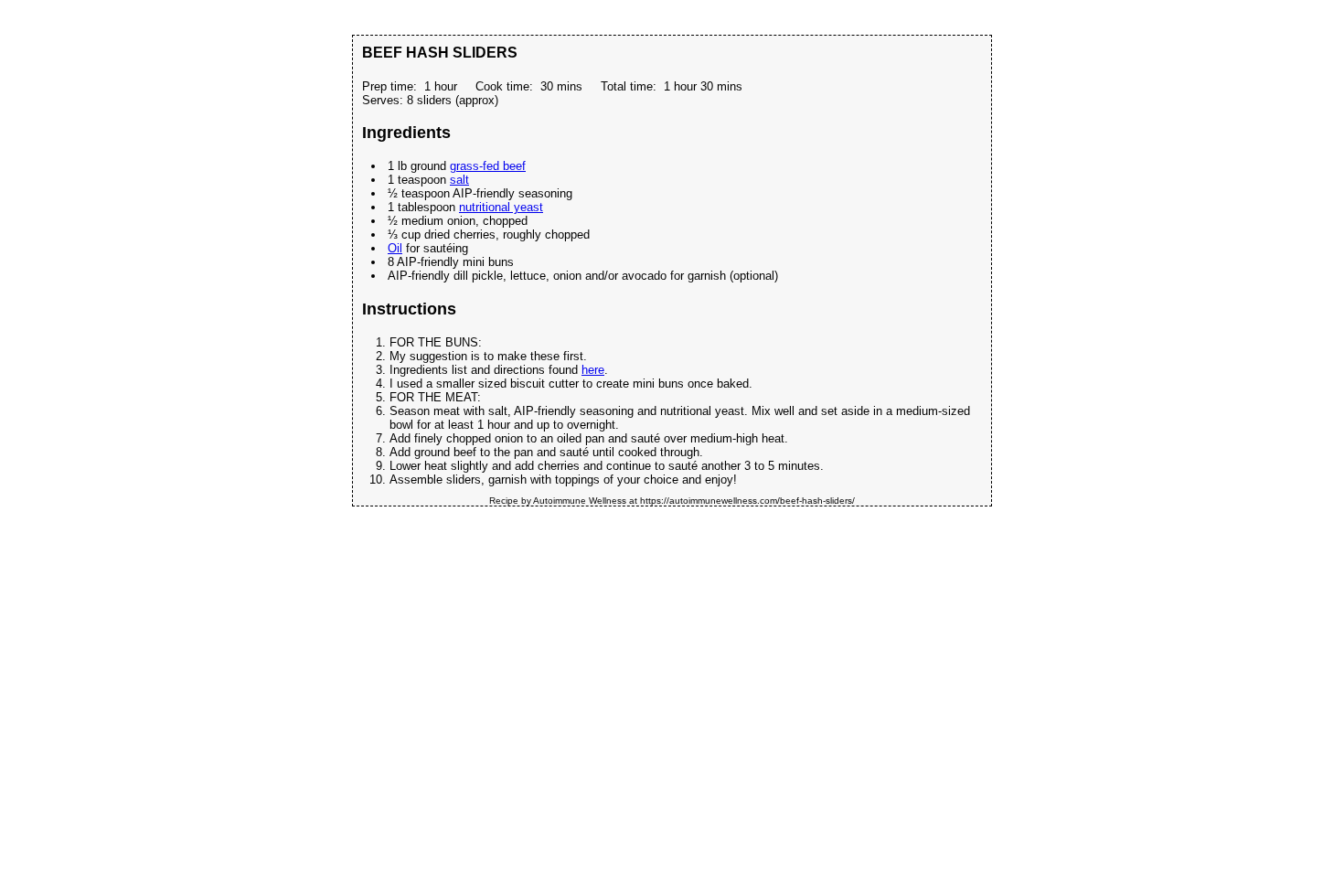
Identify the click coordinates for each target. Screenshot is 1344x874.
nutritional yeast (501, 207)
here (592, 370)
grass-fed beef (488, 166)
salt (459, 180)
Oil (395, 248)
